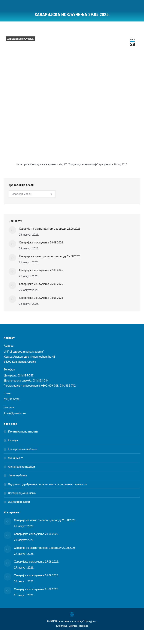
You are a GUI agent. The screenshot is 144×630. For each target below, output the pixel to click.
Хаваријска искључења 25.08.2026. (41, 297)
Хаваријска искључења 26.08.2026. (41, 284)
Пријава (83, 625)
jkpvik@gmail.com (15, 413)
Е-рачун (13, 440)
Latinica (73, 625)
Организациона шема (22, 493)
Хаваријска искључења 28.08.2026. (41, 242)
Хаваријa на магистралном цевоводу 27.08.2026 (49, 256)
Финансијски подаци (21, 466)
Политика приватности (23, 431)
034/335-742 (68, 385)
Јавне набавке (17, 475)
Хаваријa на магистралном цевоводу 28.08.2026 (49, 228)
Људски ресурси (19, 502)
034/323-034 (40, 380)
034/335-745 (25, 375)
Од (85, 164)
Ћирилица (61, 625)
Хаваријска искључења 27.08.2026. (41, 270)
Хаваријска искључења (20, 39)
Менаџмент (15, 458)
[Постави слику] (12, 230)
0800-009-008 (49, 385)
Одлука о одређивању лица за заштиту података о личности (47, 484)
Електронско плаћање (22, 449)
